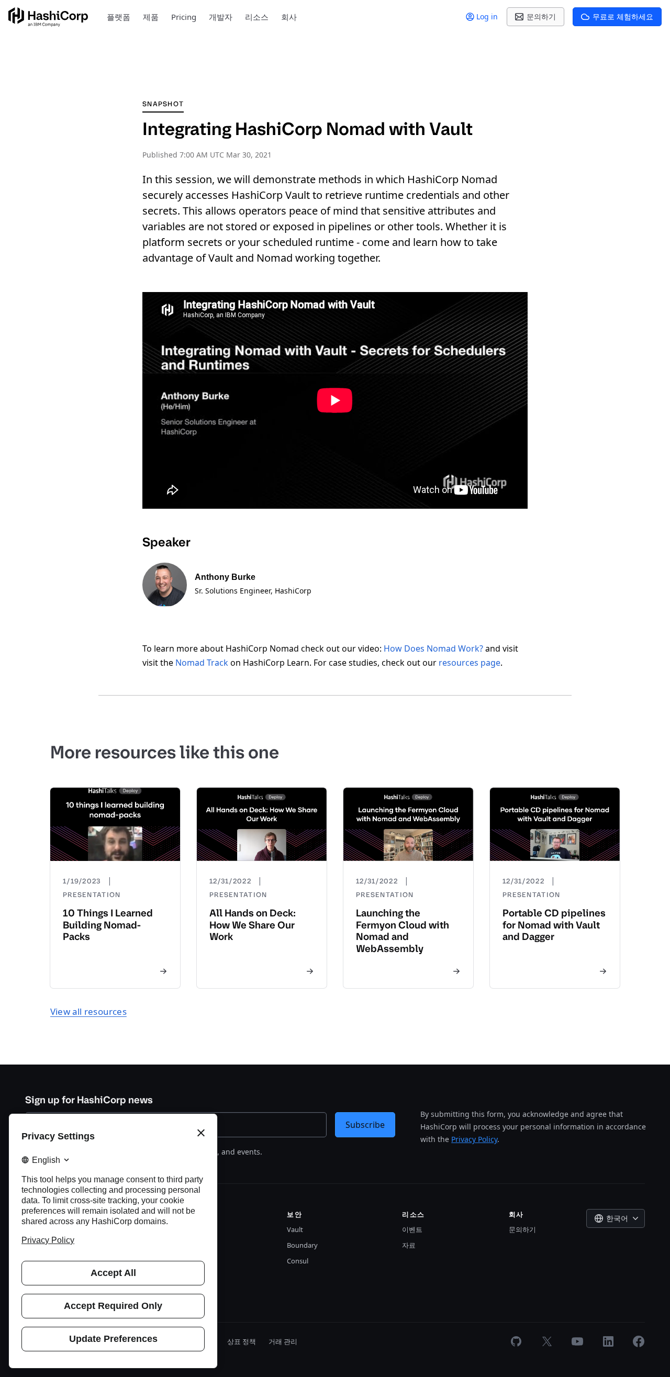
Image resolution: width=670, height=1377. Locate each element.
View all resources (88, 1011)
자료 (409, 1245)
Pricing (183, 17)
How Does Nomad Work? (433, 648)
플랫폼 (118, 17)
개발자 (220, 17)
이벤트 (412, 1229)
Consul (297, 1261)
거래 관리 (283, 1341)
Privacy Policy (474, 1139)
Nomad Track (201, 662)
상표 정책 (241, 1341)
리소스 (257, 17)
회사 (289, 17)
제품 (151, 17)
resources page (469, 662)
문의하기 (522, 1229)
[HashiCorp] (48, 17)
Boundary (302, 1245)
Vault (295, 1229)
